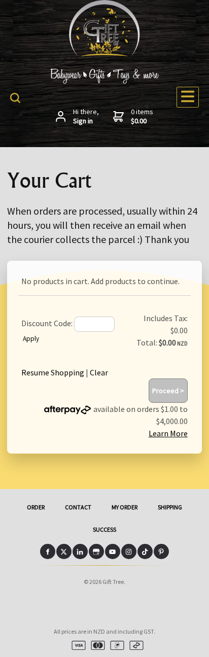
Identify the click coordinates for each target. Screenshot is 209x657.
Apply (31, 338)
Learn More (168, 433)
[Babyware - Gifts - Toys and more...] (104, 53)
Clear (99, 372)
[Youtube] (112, 551)
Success (104, 529)
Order (36, 507)
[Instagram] (128, 551)
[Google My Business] (96, 551)
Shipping (170, 507)
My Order (124, 507)
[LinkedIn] (80, 551)
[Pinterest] (161, 551)
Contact (78, 507)
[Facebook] (47, 551)
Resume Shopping (52, 372)
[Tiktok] (145, 551)
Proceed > (168, 390)
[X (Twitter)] (64, 551)
